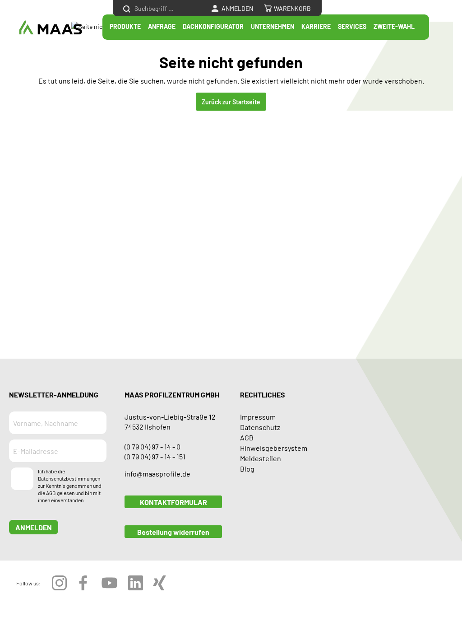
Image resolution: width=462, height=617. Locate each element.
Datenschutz (260, 426)
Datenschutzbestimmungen (69, 478)
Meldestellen (260, 458)
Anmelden (33, 527)
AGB (51, 492)
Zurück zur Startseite (231, 102)
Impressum (258, 416)
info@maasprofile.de (157, 473)
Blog (247, 468)
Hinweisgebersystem (273, 447)
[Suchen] (126, 8)
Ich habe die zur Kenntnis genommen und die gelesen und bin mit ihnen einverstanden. (70, 485)
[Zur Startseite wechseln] (50, 27)
